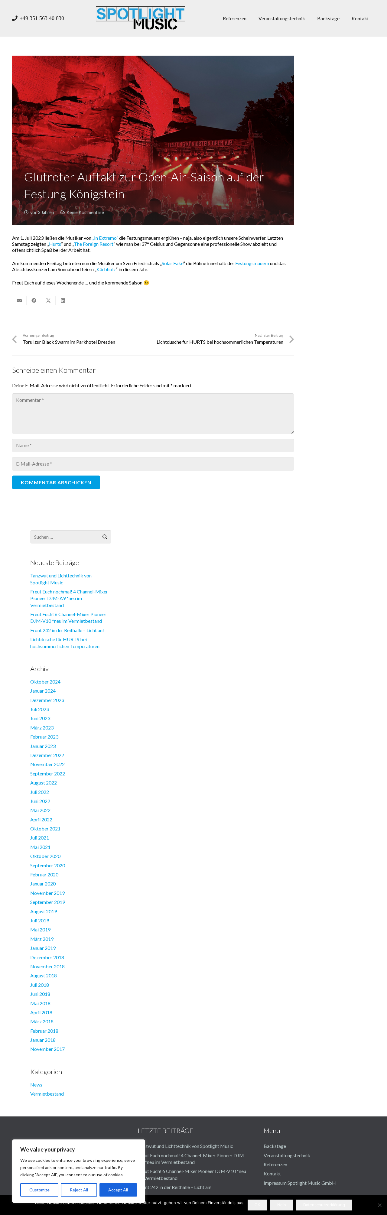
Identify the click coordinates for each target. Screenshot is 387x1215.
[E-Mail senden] (19, 300)
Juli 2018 (39, 985)
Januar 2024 (43, 691)
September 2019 (47, 902)
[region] (78, 1171)
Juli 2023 (39, 709)
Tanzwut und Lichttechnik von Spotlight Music (185, 1146)
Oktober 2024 (45, 681)
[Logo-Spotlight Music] (140, 18)
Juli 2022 (39, 792)
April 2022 (41, 819)
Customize (39, 1189)
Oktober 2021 (45, 828)
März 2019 (42, 939)
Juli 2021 (39, 837)
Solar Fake (172, 263)
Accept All (118, 1189)
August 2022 (43, 782)
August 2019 (43, 911)
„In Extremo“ (105, 238)
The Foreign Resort (93, 244)
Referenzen (275, 1164)
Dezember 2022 (47, 755)
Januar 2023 (43, 746)
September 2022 (47, 773)
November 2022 (47, 764)
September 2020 (47, 865)
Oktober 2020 (45, 856)
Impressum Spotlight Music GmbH (300, 1183)
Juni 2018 (40, 994)
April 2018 (41, 1012)
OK (257, 1204)
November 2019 (47, 893)
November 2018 (47, 966)
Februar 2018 (44, 1031)
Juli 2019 (39, 920)
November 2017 (47, 1049)
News (36, 1084)
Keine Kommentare (85, 212)
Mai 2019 (40, 929)
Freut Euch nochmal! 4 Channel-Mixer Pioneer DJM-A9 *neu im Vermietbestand (69, 598)
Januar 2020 (43, 883)
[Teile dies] (34, 300)
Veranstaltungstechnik (287, 1155)
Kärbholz (106, 269)
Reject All (79, 1189)
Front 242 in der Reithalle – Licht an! (67, 630)
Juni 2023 (40, 718)
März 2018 (42, 1021)
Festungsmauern (252, 263)
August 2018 (43, 975)
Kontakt (272, 1173)
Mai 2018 (40, 1003)
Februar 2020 (44, 874)
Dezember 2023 (47, 700)
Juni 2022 (40, 801)
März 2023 (42, 727)
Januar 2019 (43, 948)
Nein (281, 1204)
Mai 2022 (40, 810)
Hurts (55, 244)
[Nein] (379, 1205)
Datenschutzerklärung (324, 1204)
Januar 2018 (43, 1040)
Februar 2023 (44, 736)
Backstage (275, 1146)
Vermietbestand (47, 1093)
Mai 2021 (40, 847)
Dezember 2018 (47, 957)
